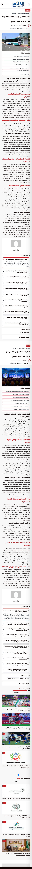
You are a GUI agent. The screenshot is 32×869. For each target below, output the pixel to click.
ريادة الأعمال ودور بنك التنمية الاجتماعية (20, 400)
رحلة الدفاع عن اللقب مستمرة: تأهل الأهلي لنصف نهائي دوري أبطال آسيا (16, 709)
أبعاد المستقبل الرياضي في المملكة (21, 409)
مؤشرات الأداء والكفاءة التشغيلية (21, 64)
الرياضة (22, 678)
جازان (22, 332)
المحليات (27, 10)
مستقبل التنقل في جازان (24, 74)
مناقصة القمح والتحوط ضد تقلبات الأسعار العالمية (16, 798)
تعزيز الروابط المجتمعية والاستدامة (20, 397)
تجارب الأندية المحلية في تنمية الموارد (21, 394)
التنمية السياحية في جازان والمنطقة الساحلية (19, 68)
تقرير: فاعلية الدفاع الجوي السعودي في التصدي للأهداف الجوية (17, 816)
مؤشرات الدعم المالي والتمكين (21, 403)
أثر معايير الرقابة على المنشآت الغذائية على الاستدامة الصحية (16, 835)
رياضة (27, 345)
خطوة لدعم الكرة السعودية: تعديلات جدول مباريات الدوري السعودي (16, 766)
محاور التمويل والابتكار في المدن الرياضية (20, 406)
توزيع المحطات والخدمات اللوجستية (21, 61)
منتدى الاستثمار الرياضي (13, 678)
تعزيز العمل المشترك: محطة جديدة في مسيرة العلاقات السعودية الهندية (18, 854)
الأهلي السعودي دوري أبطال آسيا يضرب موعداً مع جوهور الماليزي (16, 747)
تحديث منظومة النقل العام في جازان (21, 56)
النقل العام (26, 332)
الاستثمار (27, 678)
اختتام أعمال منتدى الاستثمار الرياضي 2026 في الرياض (17, 391)
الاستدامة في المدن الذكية (23, 70)
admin (16, 250)
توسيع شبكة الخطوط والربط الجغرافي (21, 59)
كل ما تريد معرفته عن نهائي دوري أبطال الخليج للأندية (18, 728)
